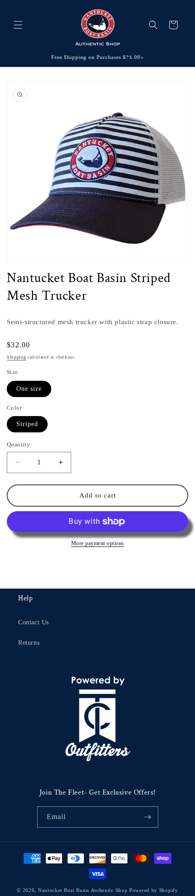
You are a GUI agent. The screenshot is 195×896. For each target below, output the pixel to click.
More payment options (97, 543)
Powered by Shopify (153, 890)
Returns (28, 642)
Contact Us (33, 622)
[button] (18, 25)
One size (29, 388)
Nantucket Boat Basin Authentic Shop (83, 890)
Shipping (16, 357)
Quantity (18, 444)
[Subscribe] (148, 817)
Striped (27, 424)
